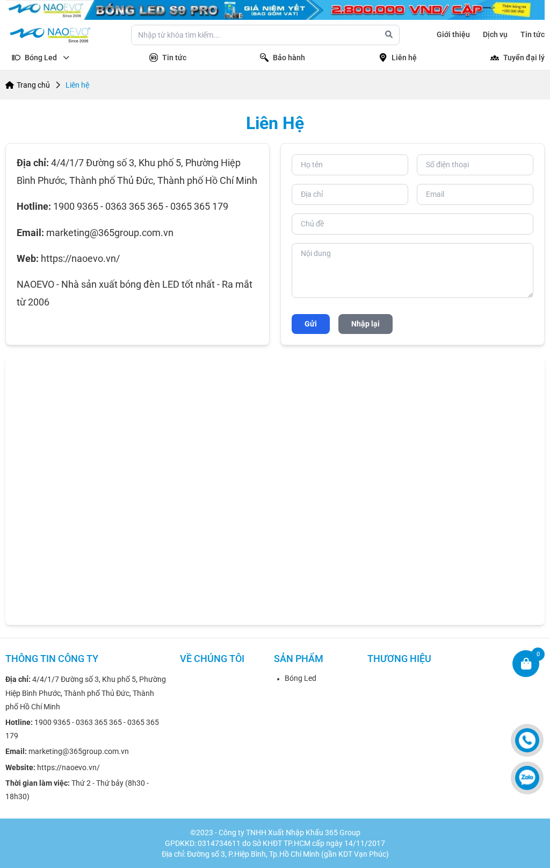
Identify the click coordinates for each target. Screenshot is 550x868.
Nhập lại (365, 323)
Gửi (311, 323)
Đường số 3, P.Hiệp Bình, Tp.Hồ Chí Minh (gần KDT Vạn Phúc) (288, 854)
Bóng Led (300, 678)
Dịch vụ (495, 34)
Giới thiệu (453, 34)
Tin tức (532, 34)
